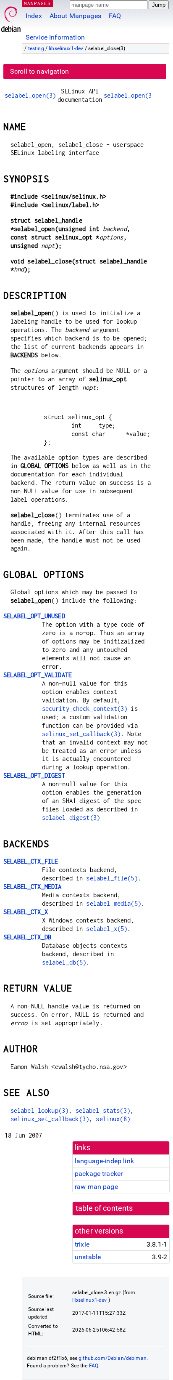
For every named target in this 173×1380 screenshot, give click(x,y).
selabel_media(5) (113, 903)
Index (34, 16)
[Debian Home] (10, 17)
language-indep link (104, 1161)
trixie (82, 1244)
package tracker (99, 1174)
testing (36, 48)
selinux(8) (113, 1118)
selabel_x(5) (106, 928)
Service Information (55, 37)
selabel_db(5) (64, 962)
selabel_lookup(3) (39, 1110)
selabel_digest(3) (71, 817)
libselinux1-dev (66, 48)
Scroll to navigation (39, 71)
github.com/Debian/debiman (113, 1358)
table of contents (104, 1208)
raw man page (96, 1187)
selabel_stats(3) (103, 1110)
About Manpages (75, 16)
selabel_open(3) (30, 95)
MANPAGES (37, 3)
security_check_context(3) (85, 708)
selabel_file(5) (111, 878)
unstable (88, 1257)
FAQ (115, 16)
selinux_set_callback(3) (81, 733)
